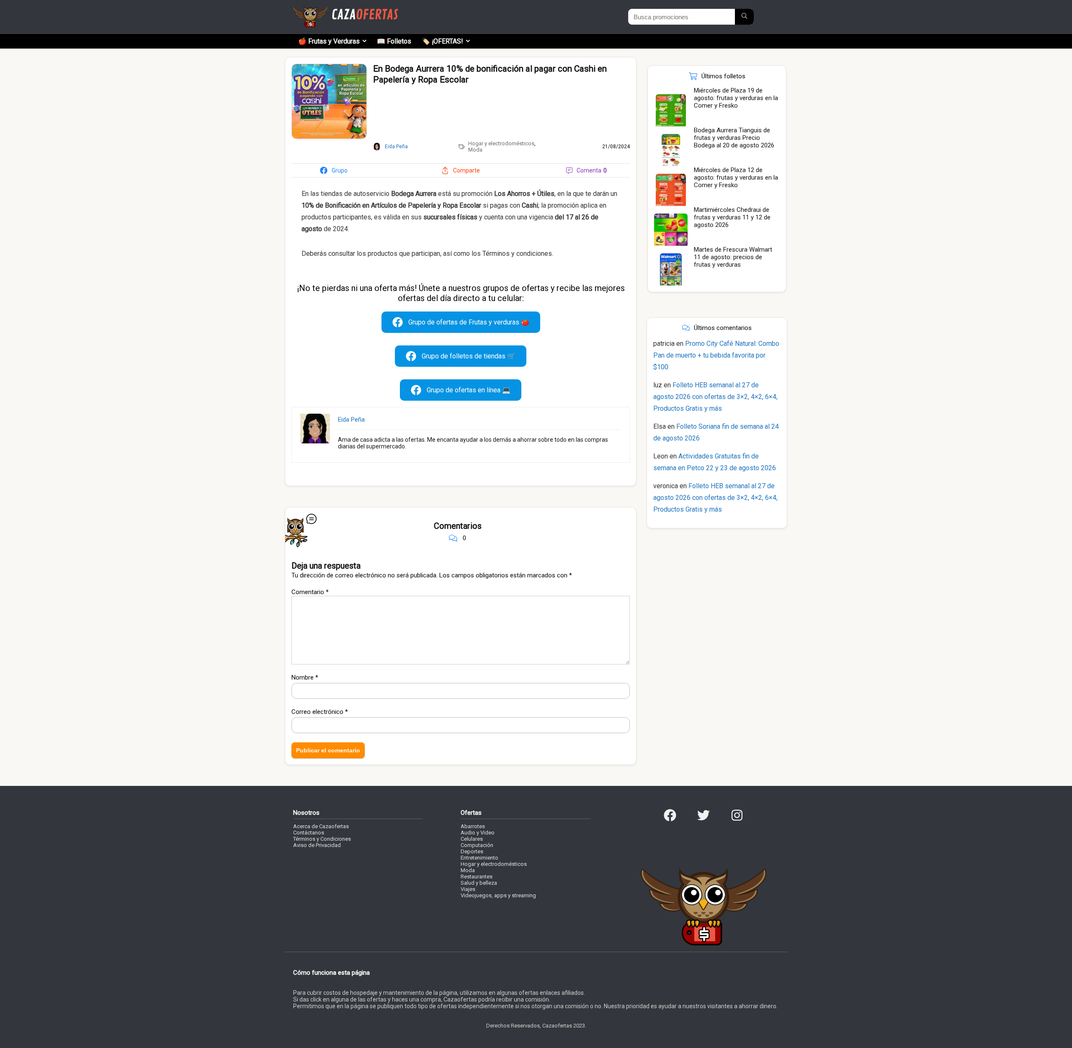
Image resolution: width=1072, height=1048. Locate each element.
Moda (475, 150)
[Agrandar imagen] (329, 67)
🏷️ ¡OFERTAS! (442, 41)
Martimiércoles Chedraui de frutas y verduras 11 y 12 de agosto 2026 (732, 217)
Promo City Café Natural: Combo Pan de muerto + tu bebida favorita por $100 (716, 355)
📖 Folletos (394, 41)
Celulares (472, 839)
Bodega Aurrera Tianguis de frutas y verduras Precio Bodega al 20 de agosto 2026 (734, 137)
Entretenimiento (479, 858)
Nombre (304, 677)
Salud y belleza (479, 883)
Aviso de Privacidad (317, 845)
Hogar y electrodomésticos (501, 143)
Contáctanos (308, 832)
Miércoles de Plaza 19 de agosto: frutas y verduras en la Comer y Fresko (736, 98)
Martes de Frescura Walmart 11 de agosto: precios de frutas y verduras (733, 257)
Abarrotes (473, 826)
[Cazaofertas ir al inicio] (345, 10)
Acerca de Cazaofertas (321, 826)
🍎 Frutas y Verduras (329, 41)
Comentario (310, 592)
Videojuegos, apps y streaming (498, 895)
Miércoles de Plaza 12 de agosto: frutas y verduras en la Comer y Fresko (736, 177)
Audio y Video (478, 832)
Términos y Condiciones (322, 839)
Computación (477, 845)
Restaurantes (476, 876)
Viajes (468, 889)
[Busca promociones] (744, 17)
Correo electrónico (319, 712)
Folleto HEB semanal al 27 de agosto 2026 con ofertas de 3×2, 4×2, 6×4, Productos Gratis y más (715, 396)
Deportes (472, 851)
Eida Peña (351, 419)
